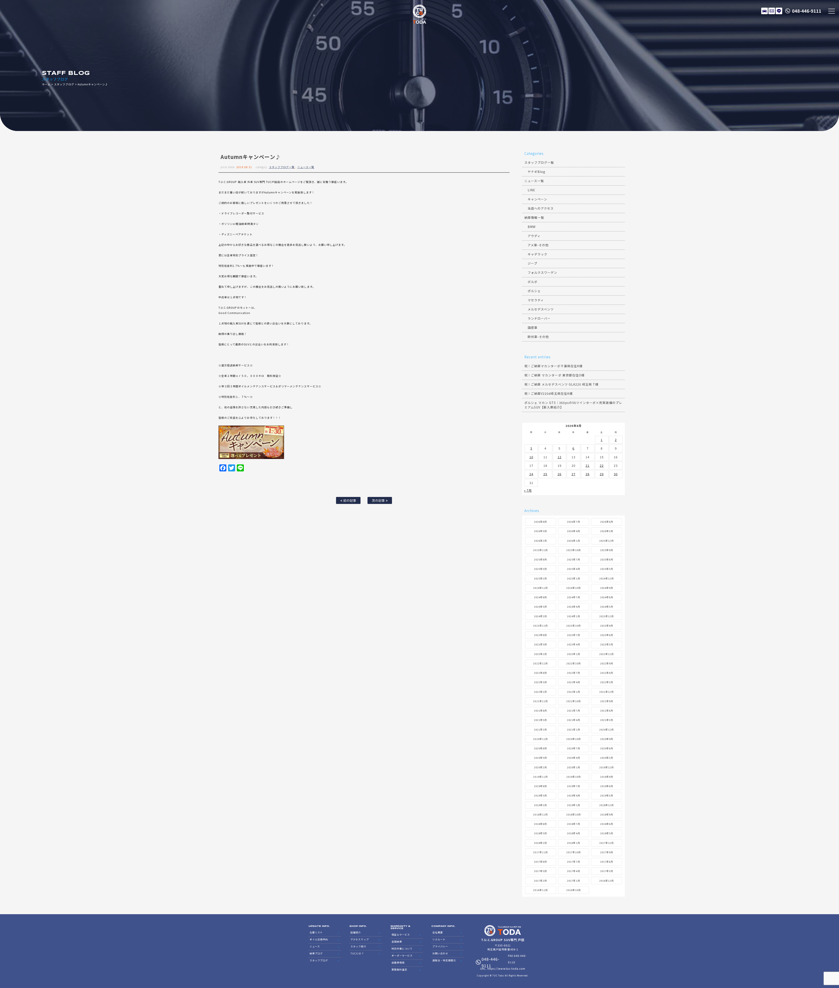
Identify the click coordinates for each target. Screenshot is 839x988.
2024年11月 (540, 588)
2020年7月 (573, 748)
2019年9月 (606, 776)
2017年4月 (573, 871)
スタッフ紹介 (358, 946)
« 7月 (528, 490)
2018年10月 (573, 814)
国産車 (532, 327)
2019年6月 (606, 786)
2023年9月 (606, 625)
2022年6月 (606, 672)
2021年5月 (540, 720)
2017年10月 (573, 852)
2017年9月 (606, 852)
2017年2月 (540, 880)
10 (531, 457)
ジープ (532, 263)
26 (560, 474)
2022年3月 (606, 682)
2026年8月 (540, 521)
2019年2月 (540, 805)
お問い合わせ (440, 953)
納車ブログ (316, 953)
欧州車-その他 (538, 337)
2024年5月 (540, 606)
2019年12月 (606, 767)
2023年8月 (540, 635)
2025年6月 (606, 559)
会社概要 (437, 932)
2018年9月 (606, 814)
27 (574, 474)
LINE (779, 11)
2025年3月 (606, 569)
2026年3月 (606, 531)
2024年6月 (606, 597)
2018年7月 (573, 824)
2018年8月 (540, 824)
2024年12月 (606, 578)
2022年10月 (573, 663)
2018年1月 (573, 843)
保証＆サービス (401, 934)
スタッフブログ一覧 (282, 167)
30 (616, 474)
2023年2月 (540, 654)
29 (602, 474)
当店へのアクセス (541, 208)
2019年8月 (540, 786)
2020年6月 (606, 748)
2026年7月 (573, 521)
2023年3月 (606, 644)
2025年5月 (540, 569)
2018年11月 (540, 814)
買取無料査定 (399, 969)
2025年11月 (540, 550)
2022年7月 (573, 672)
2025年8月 (540, 559)
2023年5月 (540, 644)
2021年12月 (606, 691)
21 (587, 465)
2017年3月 (606, 871)
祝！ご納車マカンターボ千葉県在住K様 (553, 366)
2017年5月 (540, 871)
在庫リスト (764, 11)
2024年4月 (573, 606)
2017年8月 (540, 861)
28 (587, 474)
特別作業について (402, 948)
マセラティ (536, 300)
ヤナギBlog (536, 171)
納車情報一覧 (534, 217)
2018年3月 (606, 833)
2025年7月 (573, 559)
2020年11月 (540, 739)
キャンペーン (537, 199)
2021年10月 (573, 701)
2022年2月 (540, 691)
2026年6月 (606, 521)
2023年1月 (573, 654)
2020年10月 (573, 739)
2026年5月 (540, 531)
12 (560, 457)
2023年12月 (606, 616)
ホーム (46, 84)
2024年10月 (573, 588)
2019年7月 (573, 786)
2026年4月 (573, 531)
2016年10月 (573, 890)
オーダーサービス (402, 955)
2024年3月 (606, 606)
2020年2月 (540, 767)
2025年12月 (606, 540)
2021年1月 (573, 729)
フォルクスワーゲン (542, 272)
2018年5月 (540, 833)
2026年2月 (540, 540)
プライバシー (440, 946)
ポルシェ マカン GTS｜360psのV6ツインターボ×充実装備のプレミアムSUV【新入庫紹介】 (573, 404)
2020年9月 (606, 739)
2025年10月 (573, 550)
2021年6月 (606, 710)
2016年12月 (606, 880)
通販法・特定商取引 (444, 960)
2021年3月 (606, 720)
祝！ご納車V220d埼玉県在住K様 (548, 393)
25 (545, 474)
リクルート (439, 939)
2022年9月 (606, 663)
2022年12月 (606, 654)
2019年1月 (573, 805)
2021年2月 (540, 729)
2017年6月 (606, 861)
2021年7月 (573, 710)
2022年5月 (540, 682)
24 (531, 474)
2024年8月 (540, 597)
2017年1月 (573, 880)
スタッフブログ (64, 84)
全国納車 (397, 941)
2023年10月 (573, 625)
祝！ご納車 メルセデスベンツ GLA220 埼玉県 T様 (561, 384)
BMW (532, 226)
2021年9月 (606, 701)
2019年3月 (606, 795)
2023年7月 (573, 635)
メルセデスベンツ (541, 309)
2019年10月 (573, 776)
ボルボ (532, 281)
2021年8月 (540, 710)
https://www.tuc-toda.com (506, 968)
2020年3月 (606, 757)
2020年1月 (573, 767)
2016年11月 (540, 890)
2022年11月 (540, 663)
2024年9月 (606, 588)
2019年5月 (540, 795)
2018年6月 (606, 824)
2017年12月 (606, 843)
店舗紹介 (355, 932)
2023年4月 (573, 644)
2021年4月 (573, 720)
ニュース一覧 (305, 167)
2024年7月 (573, 597)
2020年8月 (540, 748)
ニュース (315, 946)
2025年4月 (573, 569)
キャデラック (537, 254)
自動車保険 (398, 962)
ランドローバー (539, 318)
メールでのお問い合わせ (771, 11)
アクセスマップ (359, 939)
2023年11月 (540, 625)
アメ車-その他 (538, 245)
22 (602, 465)
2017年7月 (573, 861)
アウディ (534, 236)
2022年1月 (573, 691)
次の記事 (379, 500)
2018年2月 (540, 843)
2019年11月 (540, 776)
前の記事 (349, 500)
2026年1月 (573, 540)
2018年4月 (573, 833)
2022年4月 (573, 682)
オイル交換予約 (319, 939)
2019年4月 (573, 795)
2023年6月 (606, 635)
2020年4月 (573, 757)
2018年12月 (606, 805)
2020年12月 (606, 729)
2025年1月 (573, 578)
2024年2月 (540, 616)
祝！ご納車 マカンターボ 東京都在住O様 (554, 375)
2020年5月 (540, 757)
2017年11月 (540, 852)
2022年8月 (540, 672)
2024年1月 (573, 616)
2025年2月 (540, 578)
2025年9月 (606, 550)
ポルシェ (534, 291)
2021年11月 (540, 701)
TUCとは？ (357, 953)
